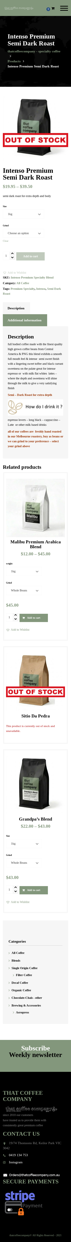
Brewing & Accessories (26, 1005)
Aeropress (22, 1012)
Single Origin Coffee (24, 968)
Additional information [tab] (24, 320)
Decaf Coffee (20, 982)
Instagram (16, 1162)
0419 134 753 (18, 1155)
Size (5, 206)
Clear (5, 240)
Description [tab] (16, 308)
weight (9, 563)
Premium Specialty (23, 288)
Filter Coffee (24, 975)
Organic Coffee (21, 990)
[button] (14, 272)
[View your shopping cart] (53, 8)
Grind (6, 225)
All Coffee (22, 283)
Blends (16, 960)
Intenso (41, 288)
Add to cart (30, 256)
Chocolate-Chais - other (27, 998)
